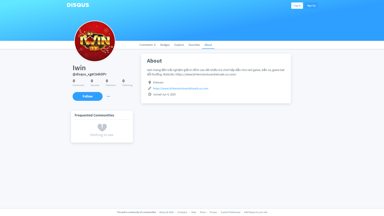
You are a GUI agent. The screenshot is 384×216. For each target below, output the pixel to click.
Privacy (213, 212)
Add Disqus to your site (255, 212)
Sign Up (311, 5)
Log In (297, 5)
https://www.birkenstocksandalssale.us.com (180, 88)
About (208, 45)
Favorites (194, 45)
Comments (147, 45)
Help (193, 212)
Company (182, 212)
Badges (165, 45)
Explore (179, 45)
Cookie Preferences (231, 212)
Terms (203, 212)
